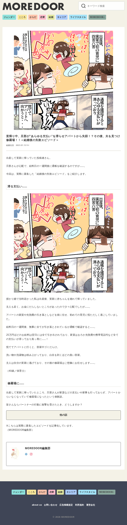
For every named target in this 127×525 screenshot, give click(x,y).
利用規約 (79, 504)
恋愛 (42, 17)
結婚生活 (10, 145)
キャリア (61, 17)
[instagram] (31, 454)
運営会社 (90, 504)
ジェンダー (9, 17)
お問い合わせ (50, 504)
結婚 (51, 17)
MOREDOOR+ (97, 17)
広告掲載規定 (66, 504)
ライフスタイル (78, 17)
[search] (83, 6)
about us (37, 504)
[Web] (26, 454)
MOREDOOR (67, 516)
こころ (22, 17)
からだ (33, 17)
